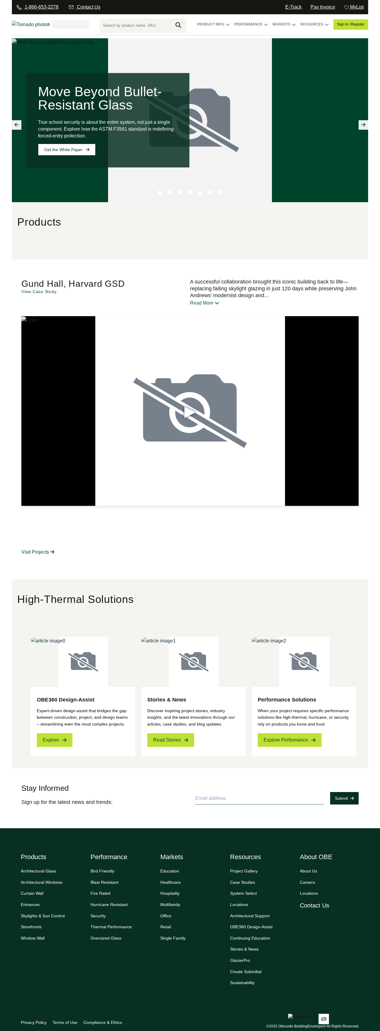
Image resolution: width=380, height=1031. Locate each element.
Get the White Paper (63, 149)
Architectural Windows (41, 882)
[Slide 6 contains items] (210, 192)
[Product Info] (228, 27)
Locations (239, 904)
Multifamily (170, 904)
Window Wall (33, 938)
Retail (165, 926)
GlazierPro (240, 960)
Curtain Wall (32, 893)
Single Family (173, 938)
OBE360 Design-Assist (251, 926)
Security (98, 915)
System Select (243, 893)
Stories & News (244, 949)
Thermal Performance (111, 926)
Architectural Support (250, 915)
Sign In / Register (351, 24)
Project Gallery (244, 871)
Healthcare (170, 882)
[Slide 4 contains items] (190, 192)
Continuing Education (250, 938)
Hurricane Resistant (109, 904)
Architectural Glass (38, 871)
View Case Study (38, 291)
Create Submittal (246, 971)
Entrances (30, 904)
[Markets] (294, 27)
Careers (307, 882)
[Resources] (327, 27)
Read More (202, 302)
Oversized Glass (106, 938)
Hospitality (170, 893)
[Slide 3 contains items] (180, 192)
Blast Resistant (104, 882)
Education (169, 871)
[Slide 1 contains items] (160, 192)
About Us (308, 871)
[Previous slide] (16, 125)
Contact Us (314, 905)
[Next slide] (363, 125)
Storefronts (31, 926)
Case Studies (242, 882)
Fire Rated (100, 893)
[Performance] (266, 27)
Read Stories (167, 739)
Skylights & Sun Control (43, 915)
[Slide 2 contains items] (170, 192)
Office (165, 915)
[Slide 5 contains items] (200, 192)
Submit (341, 798)
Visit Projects (35, 552)
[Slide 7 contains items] (220, 192)
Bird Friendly (102, 871)
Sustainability (242, 982)
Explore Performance (286, 739)
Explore (51, 739)
